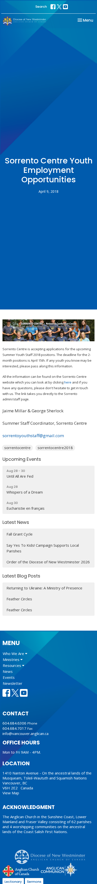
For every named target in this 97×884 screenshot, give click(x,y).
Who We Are (14, 653)
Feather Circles (19, 598)
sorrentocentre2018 (55, 447)
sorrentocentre (17, 447)
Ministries (11, 659)
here (67, 382)
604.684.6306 (14, 723)
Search (41, 6)
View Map (10, 792)
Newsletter (12, 683)
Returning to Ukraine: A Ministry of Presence (44, 587)
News (8, 671)
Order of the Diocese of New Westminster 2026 (48, 561)
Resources (12, 665)
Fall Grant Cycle (19, 534)
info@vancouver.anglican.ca (25, 733)
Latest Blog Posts (21, 576)
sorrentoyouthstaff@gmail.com (33, 435)
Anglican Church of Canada (21, 870)
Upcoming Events (21, 459)
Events (9, 677)
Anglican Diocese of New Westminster (52, 854)
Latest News (15, 522)
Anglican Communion (59, 869)
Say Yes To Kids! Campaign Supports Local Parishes (42, 548)
